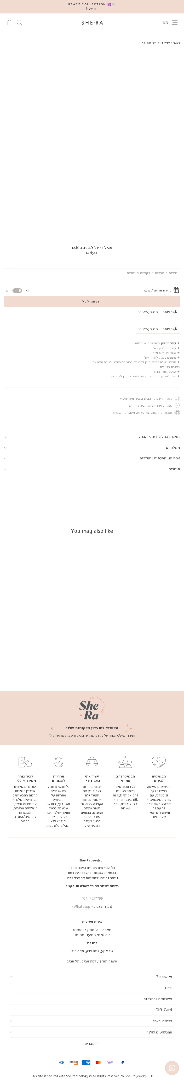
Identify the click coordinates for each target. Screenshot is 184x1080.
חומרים (174, 469)
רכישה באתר (162, 1021)
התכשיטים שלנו (159, 1032)
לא (27, 290)
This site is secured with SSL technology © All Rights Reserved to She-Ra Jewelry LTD (92, 1076)
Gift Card (163, 1010)
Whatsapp (82, 906)
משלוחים (173, 447)
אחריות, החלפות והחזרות (160, 458)
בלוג (168, 988)
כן (7, 290)
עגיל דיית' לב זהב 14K (155, 43)
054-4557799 (92, 898)
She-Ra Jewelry (91, 860)
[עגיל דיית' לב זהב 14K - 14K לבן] (60, 674)
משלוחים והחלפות (158, 999)
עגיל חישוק (168, 343)
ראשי (176, 43)
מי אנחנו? (164, 976)
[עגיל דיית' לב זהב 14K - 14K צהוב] (65, 674)
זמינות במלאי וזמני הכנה (159, 436)
